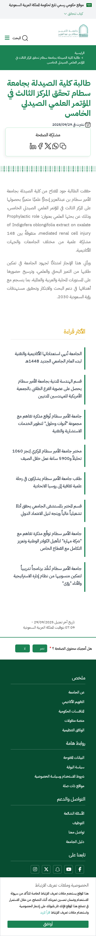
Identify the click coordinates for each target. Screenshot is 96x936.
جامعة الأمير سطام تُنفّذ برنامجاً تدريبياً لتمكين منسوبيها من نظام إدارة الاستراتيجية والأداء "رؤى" (48, 576)
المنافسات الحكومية (71, 711)
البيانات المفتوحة (73, 757)
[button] (43, 13)
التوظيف (78, 823)
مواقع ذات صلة (73, 786)
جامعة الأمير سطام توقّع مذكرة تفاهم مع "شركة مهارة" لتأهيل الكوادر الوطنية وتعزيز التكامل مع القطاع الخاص (49, 541)
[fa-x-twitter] (46, 869)
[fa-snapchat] (57, 869)
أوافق (48, 924)
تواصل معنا (76, 832)
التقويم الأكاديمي (73, 702)
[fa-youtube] (68, 869)
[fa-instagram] (35, 869)
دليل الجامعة (75, 841)
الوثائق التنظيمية (73, 730)
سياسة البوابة (75, 767)
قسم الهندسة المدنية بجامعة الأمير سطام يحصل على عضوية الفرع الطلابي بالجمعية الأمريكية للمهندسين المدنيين (49, 388)
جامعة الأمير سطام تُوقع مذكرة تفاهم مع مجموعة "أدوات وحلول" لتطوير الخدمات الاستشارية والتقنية (49, 423)
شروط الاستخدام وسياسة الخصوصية (59, 776)
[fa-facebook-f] (79, 869)
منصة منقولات (74, 720)
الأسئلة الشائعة (74, 813)
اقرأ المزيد (45, 912)
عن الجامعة (76, 692)
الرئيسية (80, 53)
